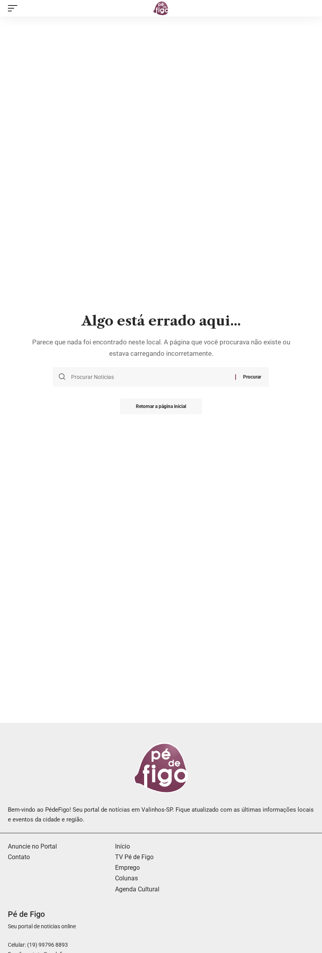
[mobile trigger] (14, 8)
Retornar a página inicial (161, 406)
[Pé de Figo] (161, 8)
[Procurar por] (150, 377)
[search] (308, 8)
